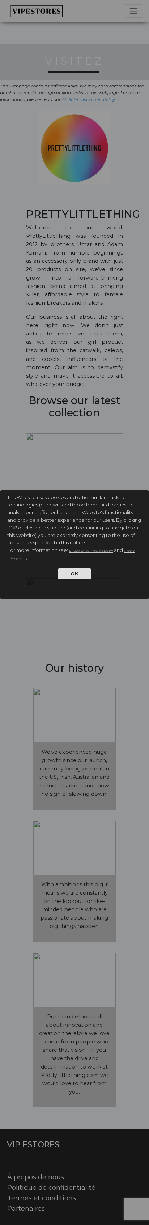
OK (74, 574)
